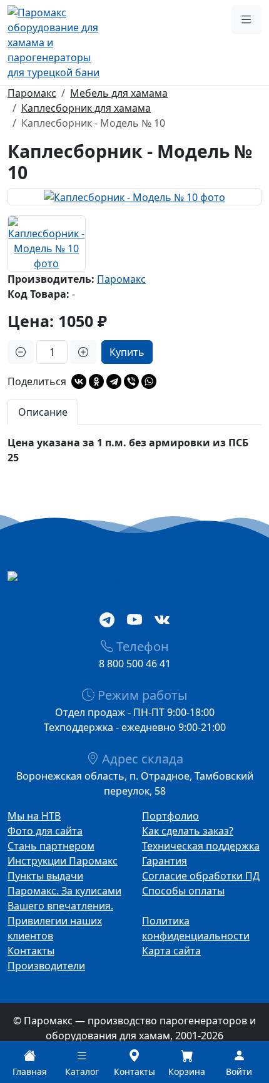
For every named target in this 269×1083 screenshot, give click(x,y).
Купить (127, 352)
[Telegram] (113, 381)
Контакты (31, 951)
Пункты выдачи (45, 876)
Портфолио (170, 816)
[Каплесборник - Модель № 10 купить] (134, 196)
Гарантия (164, 861)
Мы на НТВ (34, 816)
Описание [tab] (43, 412)
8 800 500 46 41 (135, 663)
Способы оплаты (183, 891)
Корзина (186, 1071)
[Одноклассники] (96, 381)
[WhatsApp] (148, 381)
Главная (30, 1071)
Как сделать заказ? (187, 831)
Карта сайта (171, 951)
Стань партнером (51, 846)
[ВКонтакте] (78, 381)
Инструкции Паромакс (63, 861)
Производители (46, 966)
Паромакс (121, 279)
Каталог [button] (82, 1071)
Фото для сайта (45, 831)
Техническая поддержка (201, 846)
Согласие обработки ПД (201, 876)
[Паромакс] (56, 41)
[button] (246, 19)
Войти (239, 1071)
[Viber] (131, 381)
